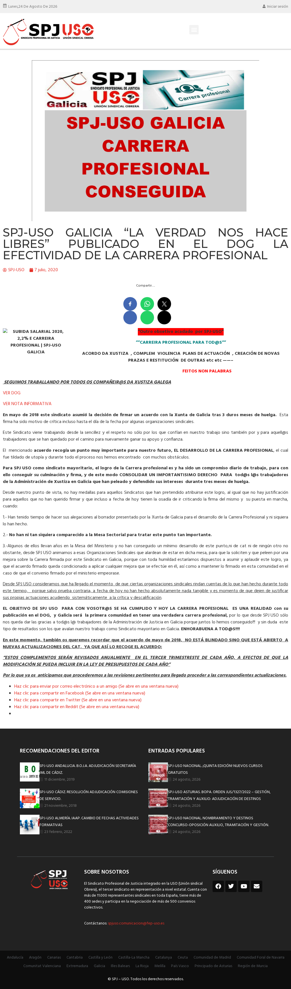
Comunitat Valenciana (42, 966)
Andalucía (15, 957)
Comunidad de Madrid (212, 957)
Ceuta (183, 957)
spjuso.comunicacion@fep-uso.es (135, 923)
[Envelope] (256, 886)
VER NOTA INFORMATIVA (27, 404)
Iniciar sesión (277, 6)
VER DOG (13, 393)
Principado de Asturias (213, 966)
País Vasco (180, 966)
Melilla (159, 966)
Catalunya (163, 957)
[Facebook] (218, 886)
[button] (194, 29)
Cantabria (74, 957)
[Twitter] (231, 886)
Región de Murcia (253, 966)
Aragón (35, 957)
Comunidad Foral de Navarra (260, 957)
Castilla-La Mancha (133, 957)
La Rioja (142, 966)
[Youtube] (244, 886)
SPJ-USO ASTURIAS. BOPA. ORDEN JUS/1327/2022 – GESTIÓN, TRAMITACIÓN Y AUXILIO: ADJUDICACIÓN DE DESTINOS (219, 795)
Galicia (99, 966)
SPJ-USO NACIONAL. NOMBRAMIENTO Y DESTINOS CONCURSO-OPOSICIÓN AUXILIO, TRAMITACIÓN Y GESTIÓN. (218, 821)
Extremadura (77, 966)
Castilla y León (100, 957)
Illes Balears (120, 966)
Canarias (54, 957)
